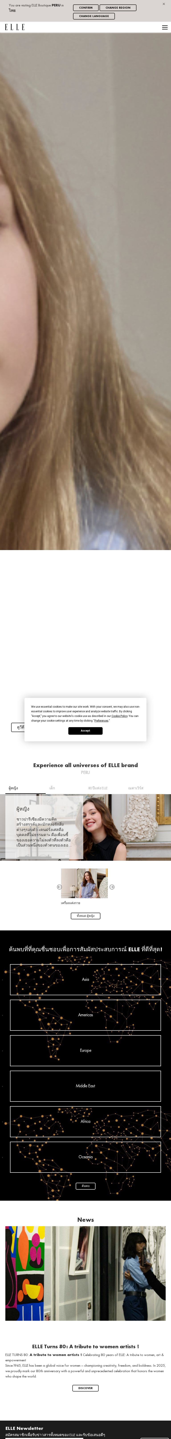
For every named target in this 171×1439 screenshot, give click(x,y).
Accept (85, 730)
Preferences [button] (101, 720)
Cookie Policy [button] (119, 715)
